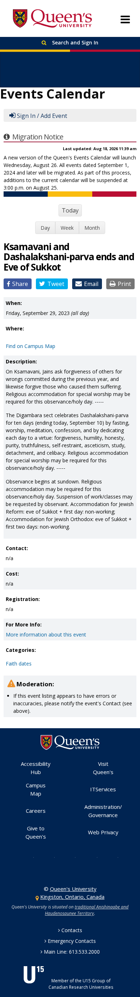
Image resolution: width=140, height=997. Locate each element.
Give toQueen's (35, 832)
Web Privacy (103, 832)
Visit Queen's (103, 768)
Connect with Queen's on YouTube (91, 857)
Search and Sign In (74, 42)
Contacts (71, 930)
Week (67, 227)
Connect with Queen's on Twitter (28, 857)
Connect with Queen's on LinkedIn (112, 857)
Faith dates (19, 663)
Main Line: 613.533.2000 (72, 951)
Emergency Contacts (72, 941)
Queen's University (52, 18)
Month (92, 227)
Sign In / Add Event (42, 116)
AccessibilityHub (36, 768)
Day (45, 227)
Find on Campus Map (30, 346)
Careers (36, 810)
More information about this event (46, 634)
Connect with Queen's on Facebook (49, 857)
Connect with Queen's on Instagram (69, 857)
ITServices (103, 789)
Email (91, 284)
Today (70, 210)
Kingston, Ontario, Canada (72, 896)
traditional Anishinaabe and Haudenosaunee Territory (87, 910)
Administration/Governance (103, 811)
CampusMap (36, 789)
